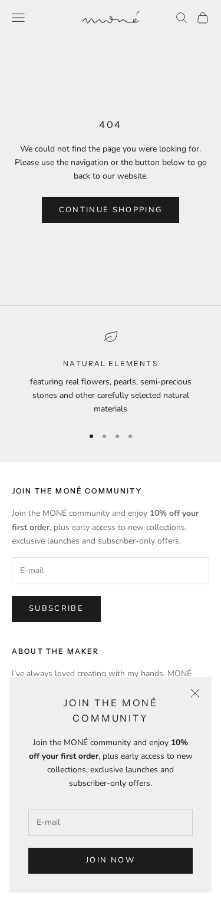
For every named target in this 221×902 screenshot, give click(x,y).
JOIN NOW (110, 860)
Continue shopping (111, 210)
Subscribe (56, 608)
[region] (110, 373)
